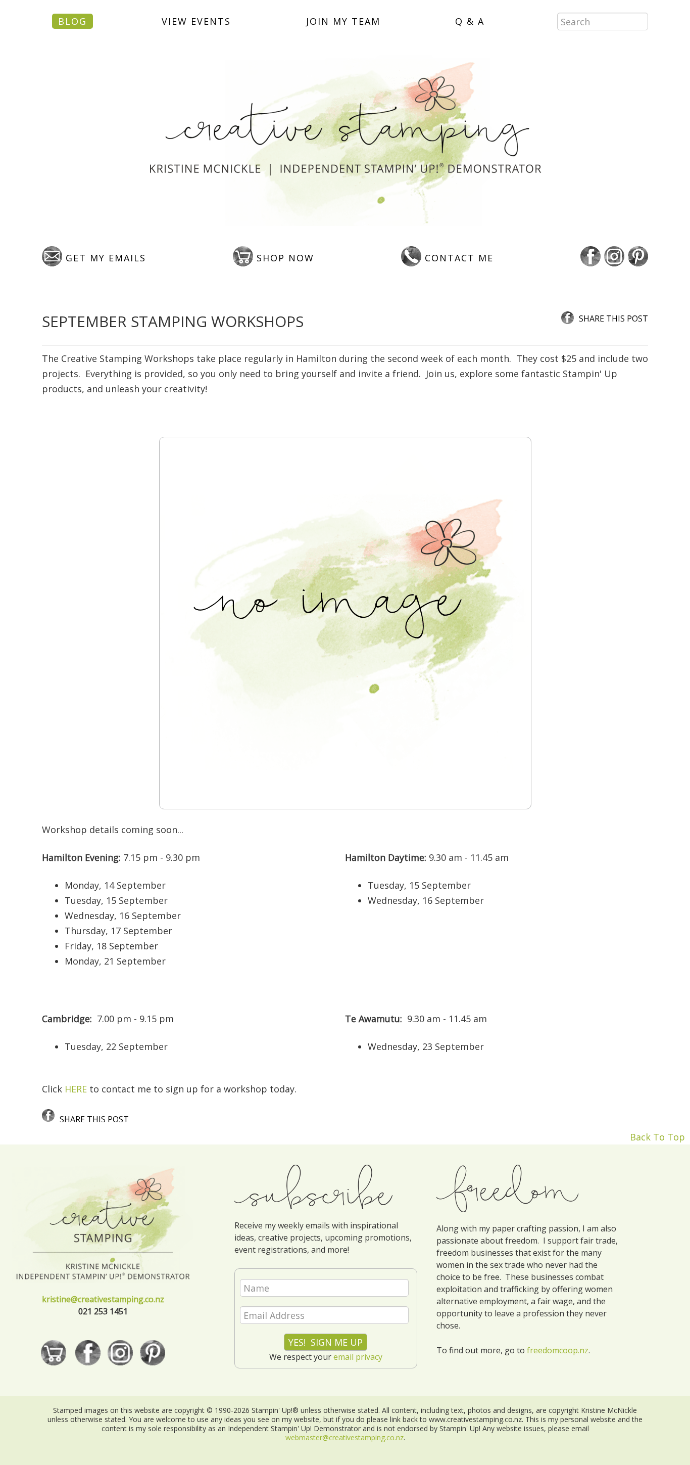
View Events (196, 21)
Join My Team (343, 21)
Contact (457, 258)
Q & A (469, 21)
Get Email (104, 258)
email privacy (357, 1356)
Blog (72, 21)
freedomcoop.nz (557, 1350)
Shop (283, 258)
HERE (76, 1089)
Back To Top (657, 1137)
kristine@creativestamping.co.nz (103, 1299)
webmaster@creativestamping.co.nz (344, 1437)
